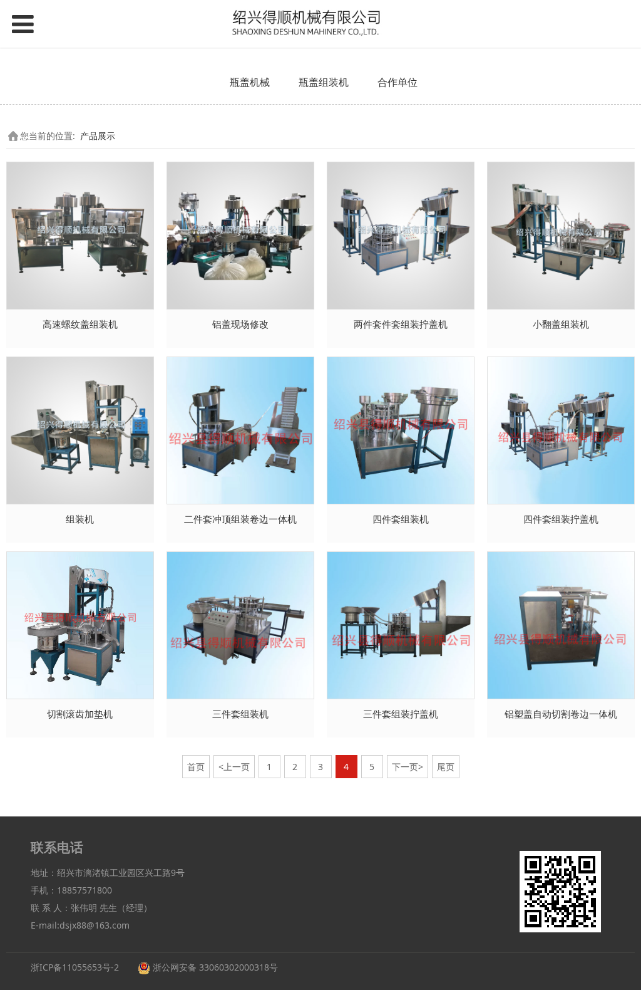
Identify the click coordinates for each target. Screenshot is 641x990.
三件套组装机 (240, 714)
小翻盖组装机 (561, 324)
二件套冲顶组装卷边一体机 (240, 519)
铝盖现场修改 (240, 324)
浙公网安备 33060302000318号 (214, 967)
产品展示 (97, 136)
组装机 (80, 519)
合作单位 (397, 82)
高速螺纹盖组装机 (80, 324)
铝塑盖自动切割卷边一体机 (561, 714)
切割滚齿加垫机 (80, 714)
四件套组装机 (400, 519)
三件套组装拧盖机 (400, 714)
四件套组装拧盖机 (560, 519)
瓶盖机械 (250, 82)
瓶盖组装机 (324, 82)
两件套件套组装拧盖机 (401, 324)
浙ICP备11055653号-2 (75, 967)
